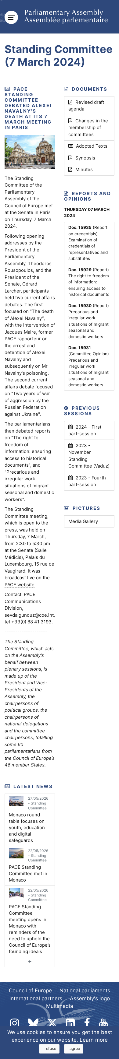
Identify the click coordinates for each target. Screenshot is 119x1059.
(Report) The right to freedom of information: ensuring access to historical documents (88, 282)
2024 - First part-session (84, 430)
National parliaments (85, 990)
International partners (35, 998)
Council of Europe (30, 990)
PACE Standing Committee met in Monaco (28, 865)
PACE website (19, 584)
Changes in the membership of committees (88, 127)
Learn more (94, 1040)
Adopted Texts (91, 146)
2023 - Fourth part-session (87, 481)
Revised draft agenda (86, 105)
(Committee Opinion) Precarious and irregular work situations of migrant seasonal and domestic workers (88, 366)
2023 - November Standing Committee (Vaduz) (89, 456)
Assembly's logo (90, 998)
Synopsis (85, 158)
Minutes (84, 169)
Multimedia (59, 1006)
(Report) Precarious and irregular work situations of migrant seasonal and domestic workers (88, 321)
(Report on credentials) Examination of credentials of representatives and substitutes (88, 243)
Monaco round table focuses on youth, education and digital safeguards (28, 819)
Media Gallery (83, 521)
